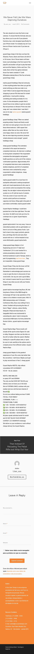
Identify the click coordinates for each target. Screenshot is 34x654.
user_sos (8, 24)
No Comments (25, 24)
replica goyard (16, 112)
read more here (20, 258)
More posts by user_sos (17, 477)
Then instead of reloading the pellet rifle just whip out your (17, 445)
